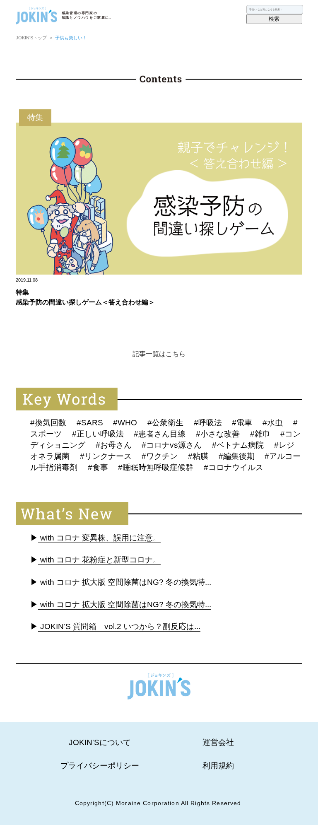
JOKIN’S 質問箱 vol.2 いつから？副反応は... (119, 626)
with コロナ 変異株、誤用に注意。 (99, 537)
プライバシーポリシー (99, 765)
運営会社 (218, 742)
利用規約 (218, 765)
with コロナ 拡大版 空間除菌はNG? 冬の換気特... (124, 582)
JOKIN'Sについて (100, 742)
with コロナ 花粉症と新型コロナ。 (99, 559)
